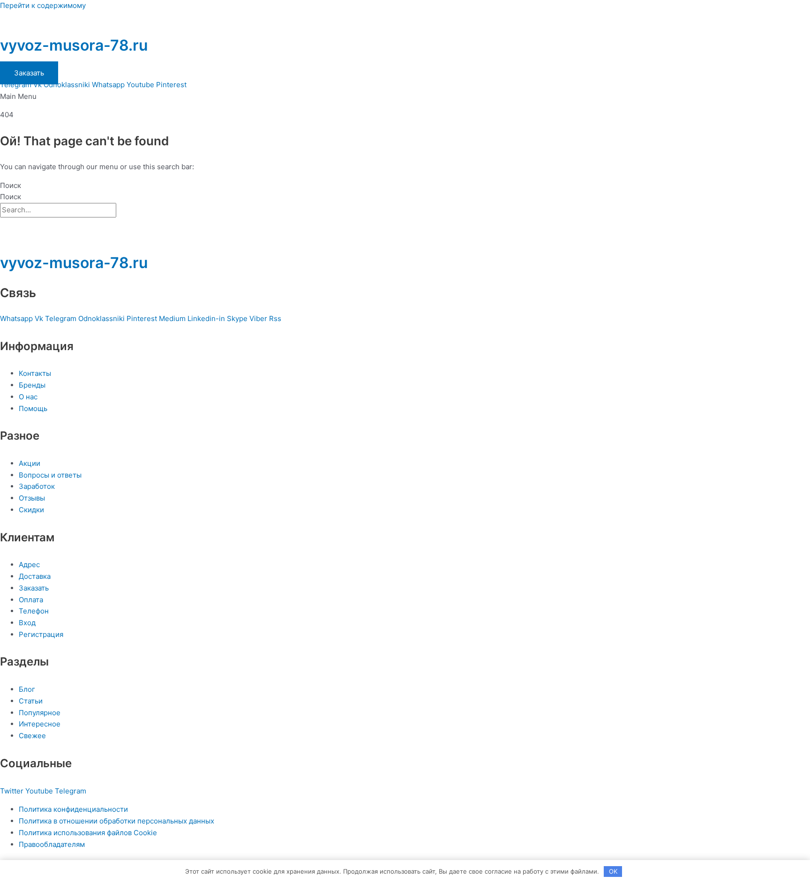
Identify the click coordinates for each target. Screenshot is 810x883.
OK (613, 871)
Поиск (10, 185)
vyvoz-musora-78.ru (74, 45)
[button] (405, 97)
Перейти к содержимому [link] (43, 5)
